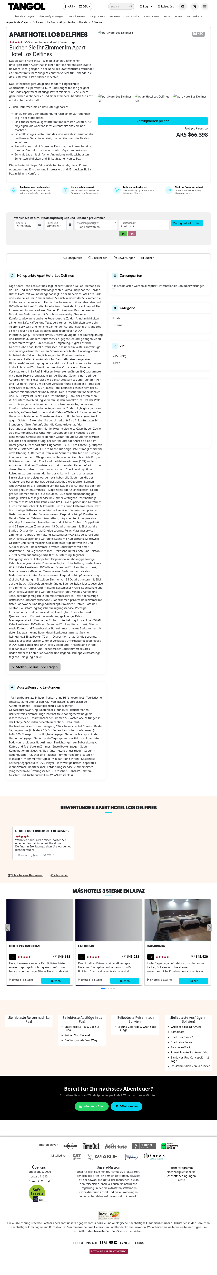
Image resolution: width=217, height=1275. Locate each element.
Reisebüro (167, 6)
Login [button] (146, 6)
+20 (200, 34)
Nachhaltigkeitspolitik (181, 1172)
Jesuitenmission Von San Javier (190, 1066)
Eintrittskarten (195, 16)
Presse (180, 1180)
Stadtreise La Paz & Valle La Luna (82, 1028)
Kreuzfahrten (151, 16)
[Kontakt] (183, 6)
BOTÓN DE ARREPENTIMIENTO (108, 1251)
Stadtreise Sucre (181, 1042)
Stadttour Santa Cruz (184, 1037)
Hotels (178, 16)
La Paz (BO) (119, 356)
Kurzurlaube (132, 16)
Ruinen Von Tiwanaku (78, 1035)
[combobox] (96, 225)
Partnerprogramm (181, 1168)
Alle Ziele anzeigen (24, 16)
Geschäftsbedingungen (181, 1176)
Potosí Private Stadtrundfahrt (190, 1052)
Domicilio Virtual (39, 1181)
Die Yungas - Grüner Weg (81, 1040)
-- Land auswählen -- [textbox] (89, 227)
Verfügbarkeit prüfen (152, 121)
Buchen (56, 981)
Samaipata (177, 1032)
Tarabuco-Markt (181, 1047)
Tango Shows (97, 16)
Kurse (167, 16)
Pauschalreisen (76, 16)
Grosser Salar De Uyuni (186, 1027)
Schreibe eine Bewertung (27, 875)
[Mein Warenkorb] (194, 6)
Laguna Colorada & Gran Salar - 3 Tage (137, 1028)
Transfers (115, 16)
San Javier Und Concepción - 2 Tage (190, 1059)
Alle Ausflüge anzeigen (51, 16)
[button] (121, 6)
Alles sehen (60, 875)
